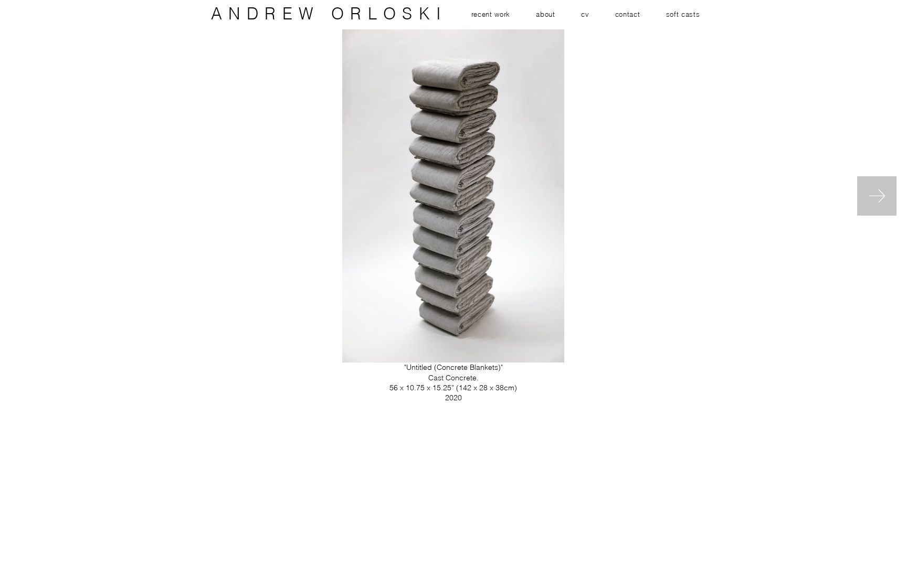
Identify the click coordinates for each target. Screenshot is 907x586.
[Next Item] (877, 196)
